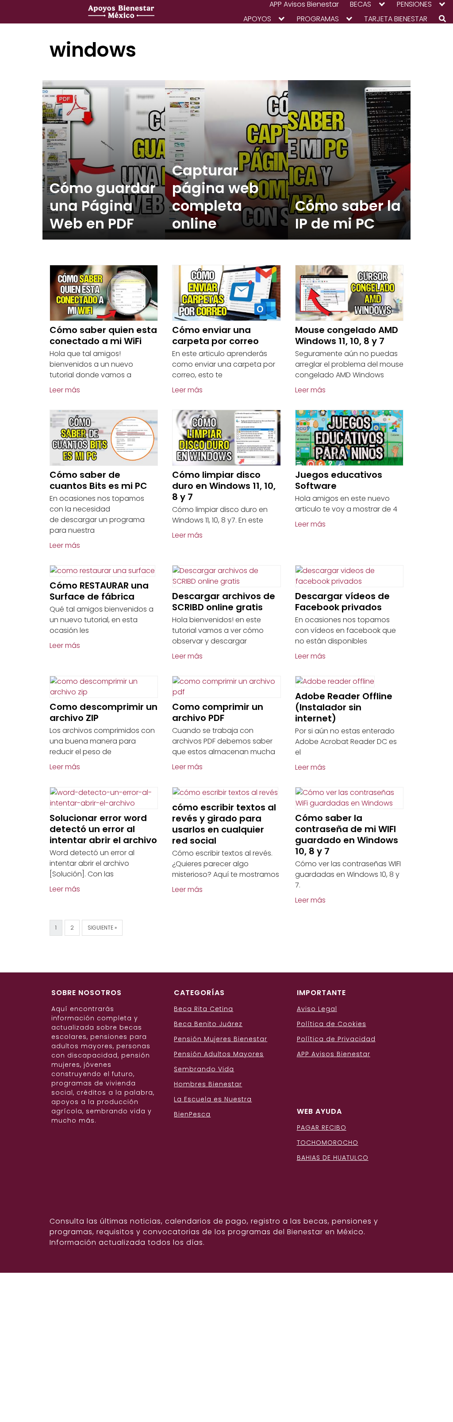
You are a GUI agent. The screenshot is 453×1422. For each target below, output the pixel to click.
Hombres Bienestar (208, 1084)
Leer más (65, 390)
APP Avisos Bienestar (304, 4)
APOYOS (257, 19)
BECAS (360, 4)
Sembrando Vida (204, 1069)
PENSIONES (414, 4)
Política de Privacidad (336, 1039)
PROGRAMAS (318, 19)
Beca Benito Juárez (208, 1023)
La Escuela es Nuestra (213, 1099)
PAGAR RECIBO (321, 1127)
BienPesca (192, 1114)
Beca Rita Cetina (203, 1008)
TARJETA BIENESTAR (395, 19)
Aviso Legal (317, 1008)
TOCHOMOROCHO (327, 1142)
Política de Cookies (331, 1023)
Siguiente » (102, 927)
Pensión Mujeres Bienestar (220, 1039)
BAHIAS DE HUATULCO (333, 1157)
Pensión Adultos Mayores (219, 1054)
